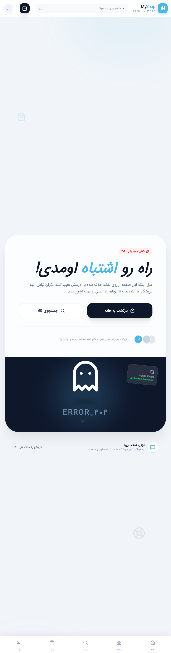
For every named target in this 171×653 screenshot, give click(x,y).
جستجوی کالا (48, 311)
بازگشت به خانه (116, 311)
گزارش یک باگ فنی (30, 447)
